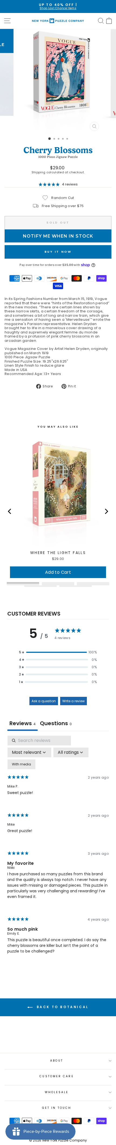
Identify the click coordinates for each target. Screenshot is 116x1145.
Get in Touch (56, 1108)
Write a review (73, 701)
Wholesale (57, 1092)
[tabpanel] (58, 849)
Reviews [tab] (22, 723)
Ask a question (44, 701)
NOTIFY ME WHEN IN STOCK (58, 236)
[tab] (56, 724)
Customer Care (56, 1076)
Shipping (39, 172)
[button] (58, 652)
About (56, 1061)
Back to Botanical (62, 1007)
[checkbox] (21, 764)
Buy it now (58, 251)
